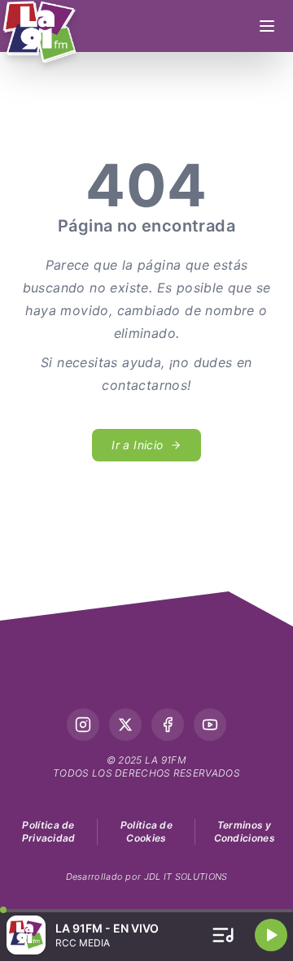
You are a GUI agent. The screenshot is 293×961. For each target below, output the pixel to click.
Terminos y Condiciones (244, 831)
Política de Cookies (146, 831)
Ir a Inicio (137, 445)
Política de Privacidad (49, 831)
